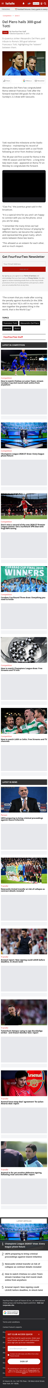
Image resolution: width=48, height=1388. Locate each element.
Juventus (7, 328)
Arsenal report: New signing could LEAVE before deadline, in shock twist (24, 1288)
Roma (17, 328)
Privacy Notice (33, 278)
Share (8, 81)
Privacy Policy (32, 1370)
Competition (7, 16)
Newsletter (41, 81)
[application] (24, 185)
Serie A (17, 16)
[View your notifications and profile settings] (23, 3)
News (5, 32)
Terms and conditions (11, 1322)
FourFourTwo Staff (19, 31)
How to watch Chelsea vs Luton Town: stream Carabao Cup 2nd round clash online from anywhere (24, 1277)
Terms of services (30, 276)
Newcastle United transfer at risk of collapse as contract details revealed (23, 1265)
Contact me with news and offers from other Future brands (24, 1355)
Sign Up (24, 1361)
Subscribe (36, 3)
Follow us (29, 81)
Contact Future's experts (12, 1327)
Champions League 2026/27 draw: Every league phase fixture (25, 1245)
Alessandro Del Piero (30, 323)
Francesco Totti (10, 323)
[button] (2, 3)
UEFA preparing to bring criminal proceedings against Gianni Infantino (23, 1255)
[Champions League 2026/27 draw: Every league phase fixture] (24, 1237)
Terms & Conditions (22, 1372)
